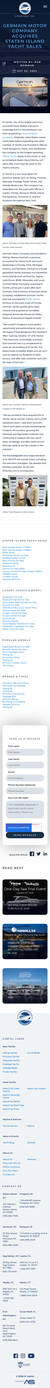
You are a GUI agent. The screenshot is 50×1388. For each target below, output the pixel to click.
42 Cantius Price (11, 657)
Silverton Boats (10, 621)
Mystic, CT (25, 1282)
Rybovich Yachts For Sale (15, 599)
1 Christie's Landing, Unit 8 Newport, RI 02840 (33, 1234)
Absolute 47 (8, 566)
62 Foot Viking (10, 699)
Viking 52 (7, 654)
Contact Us (9, 1174)
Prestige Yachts (11, 1064)
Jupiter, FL (25, 1256)
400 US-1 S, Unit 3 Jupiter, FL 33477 (29, 1263)
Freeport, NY (26, 1194)
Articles (31, 1142)
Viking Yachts (9, 156)
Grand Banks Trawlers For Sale (18, 623)
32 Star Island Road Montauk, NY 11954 (10, 1237)
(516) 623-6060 (27, 1206)
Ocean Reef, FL (28, 1311)
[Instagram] (23, 1356)
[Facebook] (15, 1356)
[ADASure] (23, 1364)
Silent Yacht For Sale (13, 629)
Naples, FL (8, 1282)
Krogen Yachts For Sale (14, 613)
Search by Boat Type (13, 1105)
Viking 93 (7, 688)
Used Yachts (9, 1082)
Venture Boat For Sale (13, 610)
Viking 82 (7, 691)
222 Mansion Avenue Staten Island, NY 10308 (10, 1208)
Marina (30, 1126)
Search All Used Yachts (11, 1089)
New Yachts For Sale (13, 560)
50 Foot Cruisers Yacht (14, 662)
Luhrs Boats (8, 618)
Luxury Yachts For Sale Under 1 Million (22, 571)
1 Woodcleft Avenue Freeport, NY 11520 (30, 1201)
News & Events (11, 1136)
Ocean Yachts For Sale (14, 615)
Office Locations (11, 1167)
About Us (8, 1153)
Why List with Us (11, 1163)
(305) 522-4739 (27, 1321)
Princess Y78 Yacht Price (15, 683)
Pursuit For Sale (10, 605)
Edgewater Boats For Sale (16, 646)
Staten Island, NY (10, 1196)
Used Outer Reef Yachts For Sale (19, 602)
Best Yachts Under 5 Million (16, 550)
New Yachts (9, 1046)
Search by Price (11, 1109)
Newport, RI (26, 1226)
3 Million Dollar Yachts (14, 558)
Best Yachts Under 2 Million (16, 547)
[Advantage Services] (25, 1383)
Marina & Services (12, 1119)
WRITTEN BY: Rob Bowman (27, 64)
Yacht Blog (8, 1142)
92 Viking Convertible (13, 701)
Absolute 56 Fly (10, 563)
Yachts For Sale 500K (13, 568)
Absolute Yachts (11, 1060)
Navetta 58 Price (11, 579)
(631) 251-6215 (10, 1271)
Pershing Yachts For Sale (15, 555)
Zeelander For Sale (12, 597)
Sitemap (31, 1159)
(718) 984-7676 (10, 1216)
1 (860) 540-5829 (28, 1295)
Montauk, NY (10, 1226)
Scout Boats (33, 1052)
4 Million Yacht (10, 576)
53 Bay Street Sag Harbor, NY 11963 (10, 1265)
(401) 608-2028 (27, 1239)
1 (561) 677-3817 (28, 1268)
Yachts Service (10, 1126)
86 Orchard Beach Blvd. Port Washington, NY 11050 (9, 1331)
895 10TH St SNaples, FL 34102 (10, 1292)
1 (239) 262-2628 (8, 1299)
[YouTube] (31, 1356)
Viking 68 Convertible (13, 685)
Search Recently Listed (11, 1096)
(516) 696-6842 (10, 1340)
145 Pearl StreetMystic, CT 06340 (29, 1290)
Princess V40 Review (13, 693)
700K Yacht (8, 552)
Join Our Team (10, 1170)
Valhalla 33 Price (11, 704)
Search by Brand (11, 1101)
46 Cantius (8, 665)
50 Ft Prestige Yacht (13, 652)
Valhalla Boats (10, 1068)
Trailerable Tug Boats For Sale (17, 626)
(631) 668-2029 (10, 1245)
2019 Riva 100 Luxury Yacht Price (19, 607)
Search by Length (36, 1088)
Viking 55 (7, 707)
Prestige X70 (9, 696)
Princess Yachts (11, 1056)
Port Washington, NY (9, 1315)
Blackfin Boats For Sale (14, 649)
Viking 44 (7, 660)
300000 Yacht (9, 574)
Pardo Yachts (33, 299)
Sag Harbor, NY (11, 1256)
